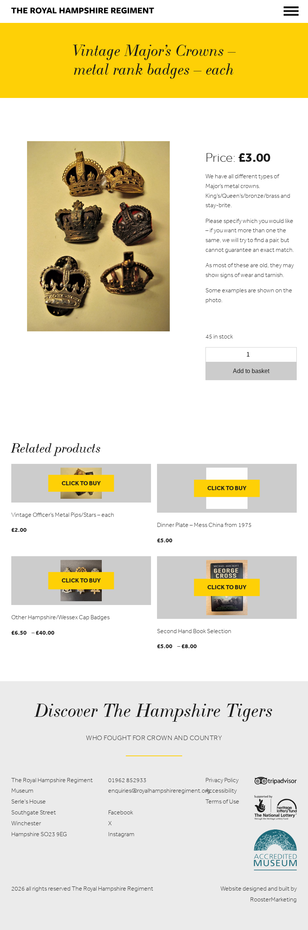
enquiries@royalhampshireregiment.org (159, 790)
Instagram (121, 834)
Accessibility (221, 790)
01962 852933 (127, 780)
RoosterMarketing (273, 899)
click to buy (81, 483)
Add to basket (251, 371)
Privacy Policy (222, 780)
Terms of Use (222, 801)
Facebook (120, 812)
